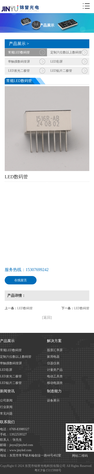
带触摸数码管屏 (19, 61)
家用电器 (53, 357)
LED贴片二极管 (61, 71)
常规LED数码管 (19, 52)
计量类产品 (55, 370)
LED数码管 (25, 308)
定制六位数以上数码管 (66, 52)
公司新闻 (6, 400)
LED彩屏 (56, 61)
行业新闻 (6, 407)
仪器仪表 (53, 363)
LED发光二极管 (19, 71)
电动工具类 (55, 376)
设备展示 (53, 400)
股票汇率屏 (55, 350)
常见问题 (6, 413)
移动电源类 (55, 383)
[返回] (47, 317)
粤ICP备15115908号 (47, 470)
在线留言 (20, 280)
